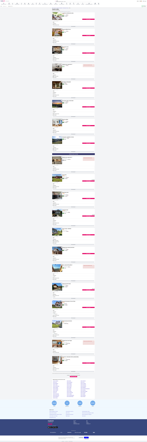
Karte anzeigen (144, 6)
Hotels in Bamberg (83, 387)
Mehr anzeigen (73, 26)
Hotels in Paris (82, 382)
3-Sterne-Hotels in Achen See (69, 411)
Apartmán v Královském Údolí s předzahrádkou (70, 356)
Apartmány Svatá (65, 46)
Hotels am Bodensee (83, 386)
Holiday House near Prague (67, 340)
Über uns (75, 420)
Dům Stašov (64, 174)
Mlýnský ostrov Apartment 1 (67, 157)
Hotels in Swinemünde (70, 392)
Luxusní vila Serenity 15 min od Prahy (68, 301)
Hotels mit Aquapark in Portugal (53, 411)
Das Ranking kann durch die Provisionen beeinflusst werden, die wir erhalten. (61, 11)
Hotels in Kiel (55, 392)
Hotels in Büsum (69, 388)
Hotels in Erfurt (55, 391)
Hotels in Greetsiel (83, 392)
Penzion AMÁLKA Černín (66, 29)
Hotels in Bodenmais (55, 396)
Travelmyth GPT (88, 423)
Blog (87, 420)
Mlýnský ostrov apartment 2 (67, 64)
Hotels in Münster (69, 383)
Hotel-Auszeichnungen (77, 423)
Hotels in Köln (55, 382)
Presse (74, 421)
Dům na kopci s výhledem (66, 228)
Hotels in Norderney (83, 384)
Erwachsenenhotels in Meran (86, 411)
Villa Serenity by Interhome (67, 320)
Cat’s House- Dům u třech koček (67, 100)
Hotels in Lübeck (55, 384)
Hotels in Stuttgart (55, 387)
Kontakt (87, 422)
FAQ (86, 421)
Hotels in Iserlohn (83, 396)
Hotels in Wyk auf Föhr (56, 395)
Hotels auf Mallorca (55, 383)
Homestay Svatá (65, 209)
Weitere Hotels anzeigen (73, 376)
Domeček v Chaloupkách (66, 81)
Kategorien (75, 422)
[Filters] (1, 6)
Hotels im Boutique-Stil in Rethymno (86, 414)
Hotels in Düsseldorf (69, 382)
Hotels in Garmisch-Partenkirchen (85, 388)
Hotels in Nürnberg (55, 388)
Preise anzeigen (88, 19)
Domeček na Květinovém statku (68, 13)
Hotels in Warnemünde (56, 386)
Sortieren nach (10, 6)
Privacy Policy (66, 441)
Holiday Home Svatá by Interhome (68, 247)
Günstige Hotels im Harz (52, 417)
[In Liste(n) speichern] (61, 13)
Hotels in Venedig (69, 391)
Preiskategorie (4, 6)
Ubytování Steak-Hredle (66, 283)
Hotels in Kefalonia (83, 395)
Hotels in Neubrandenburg (70, 395)
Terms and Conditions (71, 441)
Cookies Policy (63, 441)
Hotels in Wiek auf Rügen (84, 391)
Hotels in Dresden (69, 386)
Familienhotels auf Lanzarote (69, 414)
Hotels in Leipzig (69, 387)
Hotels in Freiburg (69, 384)
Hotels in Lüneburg (83, 383)
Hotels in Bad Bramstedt (70, 396)
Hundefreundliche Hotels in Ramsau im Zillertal (55, 414)
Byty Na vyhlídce (65, 119)
